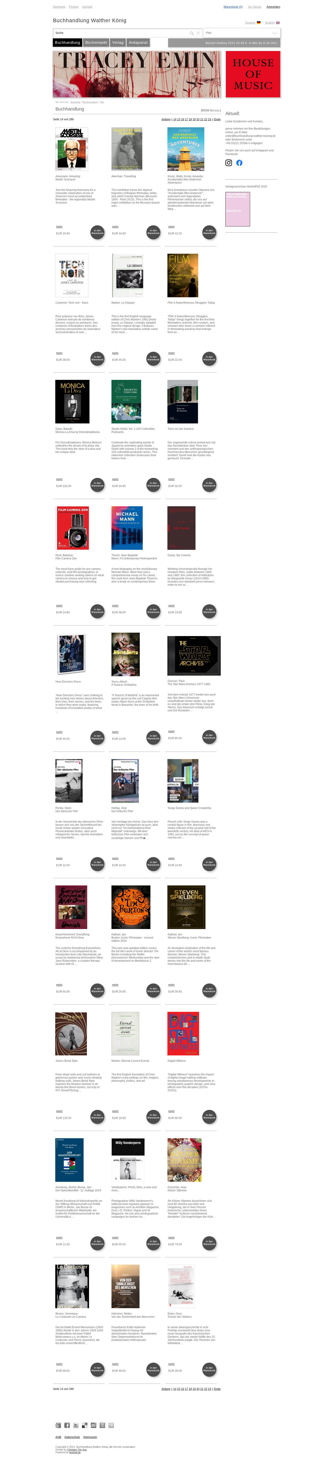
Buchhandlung (67, 42)
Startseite (59, 6)
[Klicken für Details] (79, 149)
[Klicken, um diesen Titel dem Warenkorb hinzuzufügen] (98, 239)
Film (102, 102)
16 (182, 119)
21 (201, 119)
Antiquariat (138, 42)
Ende (217, 119)
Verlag (117, 42)
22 (205, 119)
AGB (58, 1437)
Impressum (90, 1437)
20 (198, 119)
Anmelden (273, 6)
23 (209, 119)
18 (190, 119)
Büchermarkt (96, 42)
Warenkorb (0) (233, 6)
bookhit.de (75, 1452)
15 (178, 119)
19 (194, 119)
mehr (59, 226)
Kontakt (87, 6)
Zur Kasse (255, 6)
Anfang (166, 119)
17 (186, 119)
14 (174, 119)
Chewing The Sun (77, 1449)
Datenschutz (72, 1437)
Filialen (74, 6)
